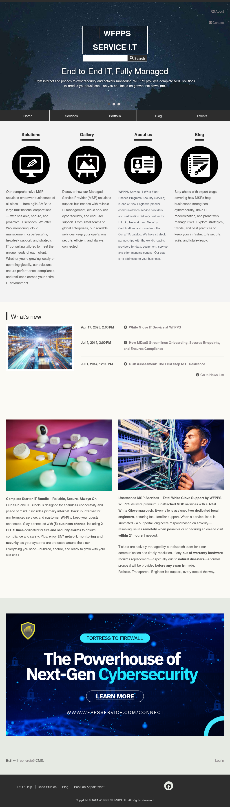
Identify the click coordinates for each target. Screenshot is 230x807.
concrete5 (27, 760)
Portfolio (115, 115)
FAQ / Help (24, 787)
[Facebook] (168, 785)
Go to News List (212, 374)
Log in (219, 760)
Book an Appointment (89, 787)
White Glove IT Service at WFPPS (155, 327)
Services (71, 115)
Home (27, 115)
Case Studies (47, 787)
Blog (158, 115)
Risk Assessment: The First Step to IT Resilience (167, 363)
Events (202, 115)
